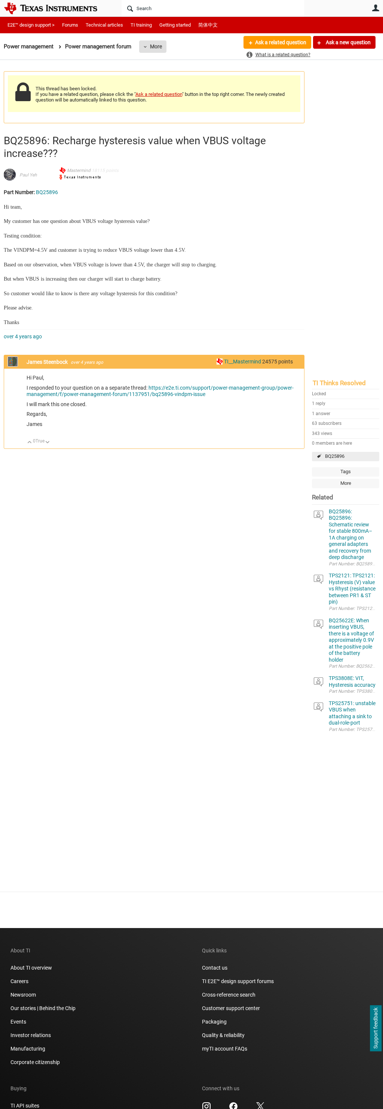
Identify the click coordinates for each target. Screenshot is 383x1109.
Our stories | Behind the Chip (43, 1008)
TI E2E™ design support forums (238, 981)
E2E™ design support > (31, 25)
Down (48, 442)
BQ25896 (334, 456)
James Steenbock (48, 362)
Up (30, 442)
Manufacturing (27, 1049)
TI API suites (24, 1106)
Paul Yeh (28, 175)
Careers (19, 981)
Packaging (214, 1022)
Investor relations (30, 1035)
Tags (345, 471)
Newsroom (23, 995)
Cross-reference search (228, 995)
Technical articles (104, 25)
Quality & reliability (223, 1035)
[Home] (56, 8)
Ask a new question (348, 42)
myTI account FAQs (224, 1049)
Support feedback (376, 1028)
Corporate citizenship (35, 1062)
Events (18, 1022)
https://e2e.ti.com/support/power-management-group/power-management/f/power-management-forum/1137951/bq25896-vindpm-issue (160, 391)
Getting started (175, 25)
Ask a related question (280, 42)
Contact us (214, 968)
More (156, 46)
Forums (70, 25)
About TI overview (31, 968)
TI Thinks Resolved (339, 383)
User (375, 8)
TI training (141, 25)
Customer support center (231, 1008)
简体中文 (208, 25)
